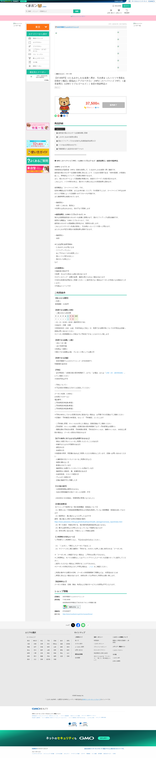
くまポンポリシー (99, 643)
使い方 (77, 640)
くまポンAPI (116, 658)
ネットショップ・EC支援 (49, 753)
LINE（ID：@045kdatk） (115, 373)
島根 (55, 653)
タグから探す (79, 643)
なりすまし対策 (91, 717)
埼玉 (41, 640)
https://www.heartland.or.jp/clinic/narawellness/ (77, 614)
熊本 (28, 659)
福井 (41, 650)
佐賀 (61, 656)
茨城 (55, 640)
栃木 (61, 640)
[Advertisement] (88, 678)
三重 (35, 653)
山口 (68, 653)
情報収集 (88, 753)
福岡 (55, 656)
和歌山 (55, 644)
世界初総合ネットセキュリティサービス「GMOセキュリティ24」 (45, 715)
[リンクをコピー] (88, 625)
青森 (28, 647)
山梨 (48, 650)
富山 (28, 650)
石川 (35, 650)
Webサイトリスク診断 (75, 715)
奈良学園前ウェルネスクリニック (68, 27)
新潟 (68, 647)
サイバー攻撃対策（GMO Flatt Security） (77, 717)
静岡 (28, 653)
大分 (35, 659)
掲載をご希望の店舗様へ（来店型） (121, 641)
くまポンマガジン (118, 650)
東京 (28, 640)
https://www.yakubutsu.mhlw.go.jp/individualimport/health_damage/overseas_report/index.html (88, 522)
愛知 (61, 650)
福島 (61, 647)
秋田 (48, 647)
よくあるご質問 (79, 647)
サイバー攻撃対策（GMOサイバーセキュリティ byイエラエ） (54, 717)
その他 (114, 753)
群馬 (68, 640)
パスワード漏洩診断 (65, 715)
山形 (55, 647)
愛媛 (41, 656)
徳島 (28, 656)
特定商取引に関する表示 (101, 653)
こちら (91, 566)
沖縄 (55, 659)
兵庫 (41, 644)
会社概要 (77, 657)
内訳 (98, 107)
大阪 (28, 644)
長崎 (68, 656)
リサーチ (83, 753)
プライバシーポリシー (100, 647)
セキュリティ (66, 753)
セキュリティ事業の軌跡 (101, 717)
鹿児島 (48, 659)
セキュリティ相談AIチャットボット (89, 715)
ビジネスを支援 (59, 753)
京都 (35, 644)
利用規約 (96, 640)
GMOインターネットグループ (91, 699)
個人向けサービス (107, 753)
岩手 (35, 647)
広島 (41, 653)
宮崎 (41, 659)
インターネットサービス (37, 753)
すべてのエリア (31, 637)
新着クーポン (37, 66)
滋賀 (61, 644)
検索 (76, 11)
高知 (48, 656)
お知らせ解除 (116, 661)
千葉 (48, 640)
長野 (55, 650)
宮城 (41, 647)
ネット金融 (94, 753)
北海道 (68, 644)
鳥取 (48, 653)
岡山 (61, 653)
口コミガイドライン (99, 650)
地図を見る (72, 607)
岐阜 (68, 650)
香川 (35, 656)
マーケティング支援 (75, 753)
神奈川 (35, 640)
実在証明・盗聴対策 (36, 717)
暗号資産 (100, 753)
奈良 (48, 644)
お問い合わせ (79, 650)
